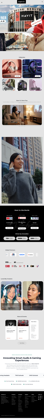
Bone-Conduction (17, 375)
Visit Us (19, 397)
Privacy (33, 397)
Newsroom (20, 400)
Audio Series (14, 396)
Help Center (27, 402)
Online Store (20, 401)
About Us (19, 396)
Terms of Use (34, 396)
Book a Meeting (22, 228)
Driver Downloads (28, 396)
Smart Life (13, 401)
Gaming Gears (14, 397)
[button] (2, 18)
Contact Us (26, 404)
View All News (22, 343)
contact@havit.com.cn (4, 397)
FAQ (25, 405)
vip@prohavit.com (4, 399)
